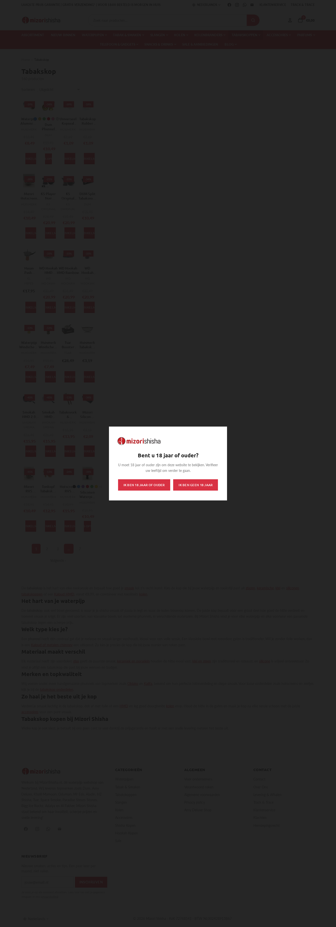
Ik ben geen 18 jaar (196, 485)
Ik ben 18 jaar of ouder (144, 485)
